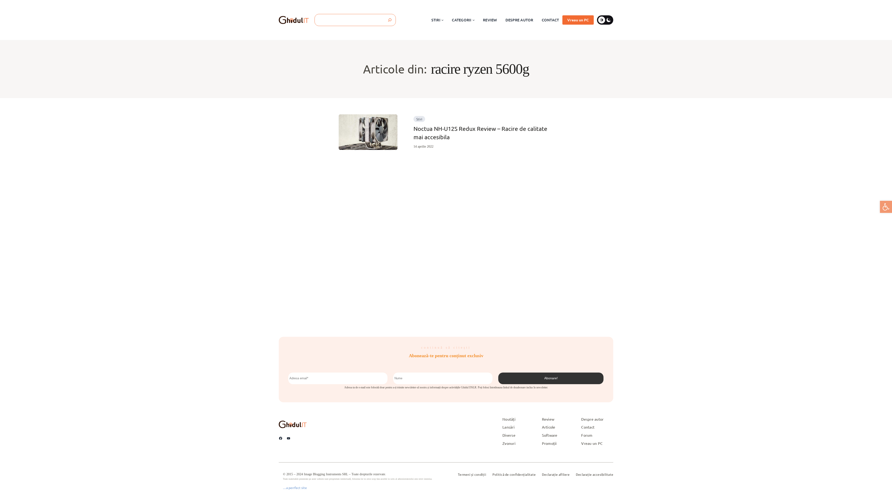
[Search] (390, 20)
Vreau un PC (578, 19)
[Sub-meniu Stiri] (442, 20)
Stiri (419, 119)
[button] (886, 207)
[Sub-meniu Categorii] (473, 20)
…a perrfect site (295, 487)
